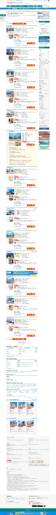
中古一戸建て (26, 6)
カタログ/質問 (39, 6)
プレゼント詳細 (12, 462)
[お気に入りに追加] (36, 43)
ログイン (17, 3)
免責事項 (34, 509)
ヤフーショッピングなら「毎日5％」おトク (24, 3)
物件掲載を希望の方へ (29, 509)
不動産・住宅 (8, 497)
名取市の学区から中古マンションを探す (32, 397)
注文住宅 (30, 6)
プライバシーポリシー (12, 509)
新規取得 (21, 2)
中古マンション (17, 6)
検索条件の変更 (41, 47)
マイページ (45, 33)
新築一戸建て (22, 6)
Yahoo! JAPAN (35, 0)
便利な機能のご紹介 (39, 498)
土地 (32, 6)
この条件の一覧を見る (34, 399)
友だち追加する (33, 498)
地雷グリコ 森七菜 (46, 0)
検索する (44, 128)
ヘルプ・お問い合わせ (44, 509)
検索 (48, 0)
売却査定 (35, 6)
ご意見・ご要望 (38, 509)
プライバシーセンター (19, 509)
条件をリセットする (47, 26)
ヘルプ (38, 0)
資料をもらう (31, 43)
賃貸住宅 (8, 6)
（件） (8, 349)
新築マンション (12, 6)
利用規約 (24, 509)
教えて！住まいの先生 (16, 502)
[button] (7, 403)
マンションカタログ (9, 502)
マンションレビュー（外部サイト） (26, 488)
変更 (48, 52)
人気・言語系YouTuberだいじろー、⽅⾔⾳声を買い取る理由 (14, 0)
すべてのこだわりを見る (45, 120)
